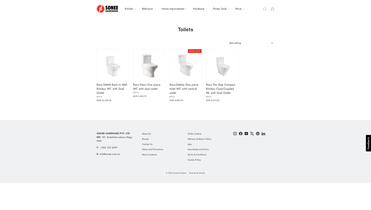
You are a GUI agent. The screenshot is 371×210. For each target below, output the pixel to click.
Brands (145, 139)
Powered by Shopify (197, 173)
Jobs (190, 144)
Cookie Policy (194, 159)
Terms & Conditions (197, 154)
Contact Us (147, 144)
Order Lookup (194, 133)
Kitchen (129, 9)
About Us (146, 133)
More (238, 9)
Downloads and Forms (198, 149)
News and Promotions (152, 149)
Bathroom (148, 9)
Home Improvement (173, 9)
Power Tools (220, 9)
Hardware (199, 9)
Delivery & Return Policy (199, 139)
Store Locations (149, 154)
